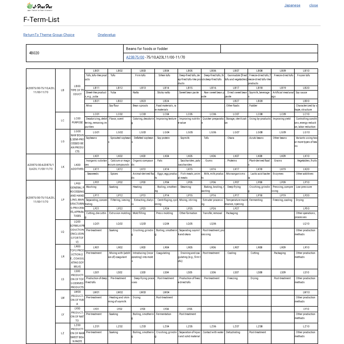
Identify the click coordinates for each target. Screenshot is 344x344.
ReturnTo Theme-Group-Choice (49, 35)
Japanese (292, 5)
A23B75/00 (135, 57)
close (313, 5)
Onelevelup (107, 35)
